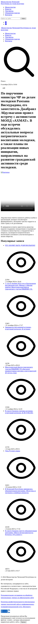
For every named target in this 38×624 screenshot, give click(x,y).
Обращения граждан (12, 13)
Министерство (10, 7)
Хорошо (23, 622)
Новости (8, 9)
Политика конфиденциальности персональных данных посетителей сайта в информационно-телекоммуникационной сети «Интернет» (18, 604)
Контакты (8, 15)
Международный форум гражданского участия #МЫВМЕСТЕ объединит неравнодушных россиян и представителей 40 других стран (20, 370)
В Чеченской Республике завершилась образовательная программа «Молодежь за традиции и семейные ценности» (20, 491)
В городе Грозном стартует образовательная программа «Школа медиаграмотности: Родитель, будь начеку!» (21, 532)
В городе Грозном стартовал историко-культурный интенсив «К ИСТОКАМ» (19, 412)
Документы (9, 11)
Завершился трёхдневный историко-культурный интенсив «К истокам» (18, 328)
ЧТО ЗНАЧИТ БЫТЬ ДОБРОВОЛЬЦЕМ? (20, 245)
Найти (23, 18)
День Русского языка (12, 451)
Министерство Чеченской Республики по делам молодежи (12, 3)
